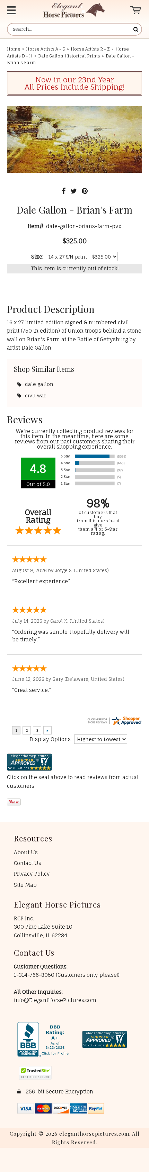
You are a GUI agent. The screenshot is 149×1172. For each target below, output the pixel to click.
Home (13, 49)
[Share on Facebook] (63, 191)
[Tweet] (73, 191)
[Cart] (136, 10)
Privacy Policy (32, 874)
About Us (26, 852)
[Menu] (17, 10)
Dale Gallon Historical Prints (69, 55)
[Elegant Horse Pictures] (74, 10)
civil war (35, 395)
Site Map (25, 885)
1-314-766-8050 (35, 975)
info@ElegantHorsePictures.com (55, 1000)
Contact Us (27, 863)
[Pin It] (85, 191)
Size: (37, 256)
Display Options (50, 739)
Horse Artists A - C (45, 49)
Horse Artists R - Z (90, 49)
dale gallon (39, 384)
